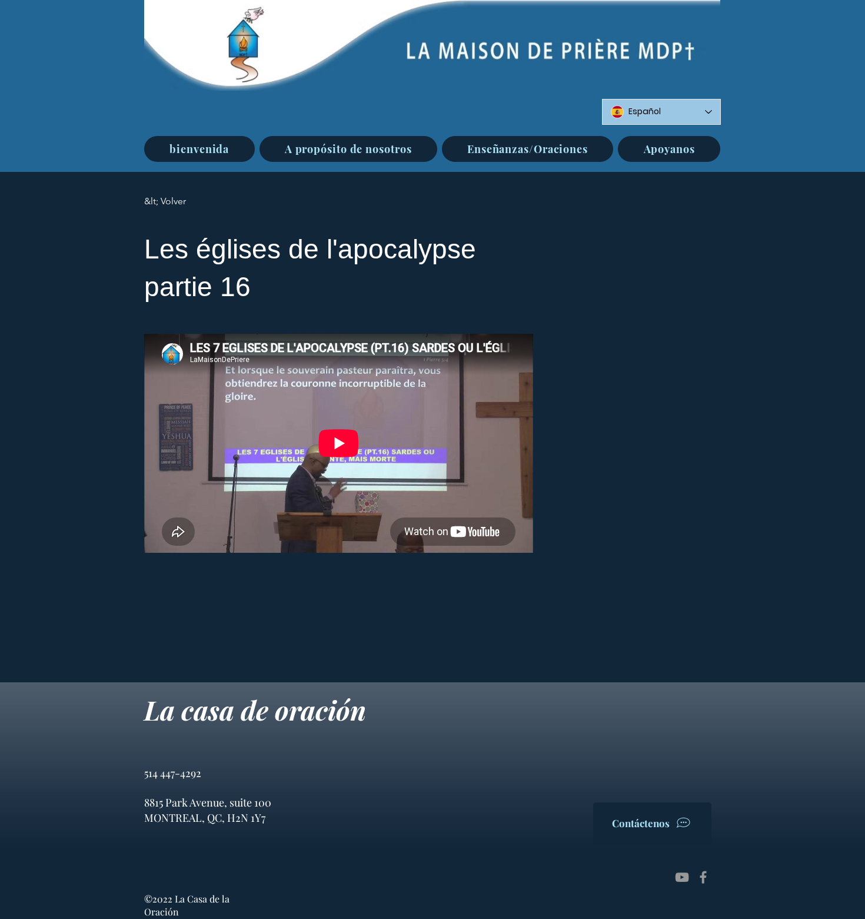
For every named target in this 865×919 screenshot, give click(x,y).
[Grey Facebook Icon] (703, 877)
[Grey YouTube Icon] (682, 877)
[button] (348, 149)
